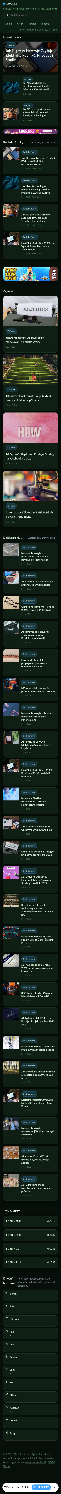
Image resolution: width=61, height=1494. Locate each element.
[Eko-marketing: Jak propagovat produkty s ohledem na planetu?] (30, 662)
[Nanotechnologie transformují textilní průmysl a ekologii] (30, 1131)
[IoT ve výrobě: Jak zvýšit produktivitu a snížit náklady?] (30, 689)
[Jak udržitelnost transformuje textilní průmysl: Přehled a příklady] (30, 382)
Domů (8, 24)
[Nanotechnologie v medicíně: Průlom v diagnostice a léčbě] (30, 1047)
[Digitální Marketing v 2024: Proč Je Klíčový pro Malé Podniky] (30, 772)
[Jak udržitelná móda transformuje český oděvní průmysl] (30, 1187)
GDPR (51, 1462)
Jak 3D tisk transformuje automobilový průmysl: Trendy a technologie (36, 112)
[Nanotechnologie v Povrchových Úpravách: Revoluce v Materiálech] (30, 556)
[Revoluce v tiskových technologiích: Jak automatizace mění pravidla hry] (30, 909)
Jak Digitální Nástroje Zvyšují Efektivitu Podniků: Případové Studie (30, 55)
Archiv (20, 24)
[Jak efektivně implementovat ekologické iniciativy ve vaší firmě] (30, 1074)
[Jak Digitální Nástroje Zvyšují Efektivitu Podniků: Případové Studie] (30, 160)
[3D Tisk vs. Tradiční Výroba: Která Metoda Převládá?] (30, 994)
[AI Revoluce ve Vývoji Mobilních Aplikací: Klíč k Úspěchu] (30, 744)
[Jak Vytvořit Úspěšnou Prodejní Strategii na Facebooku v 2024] (30, 441)
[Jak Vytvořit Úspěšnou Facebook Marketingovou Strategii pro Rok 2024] (30, 879)
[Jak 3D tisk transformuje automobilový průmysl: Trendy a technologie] (30, 217)
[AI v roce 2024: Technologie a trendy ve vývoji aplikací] (30, 582)
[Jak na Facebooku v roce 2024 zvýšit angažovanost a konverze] (30, 967)
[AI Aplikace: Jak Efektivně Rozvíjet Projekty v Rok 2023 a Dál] (30, 1021)
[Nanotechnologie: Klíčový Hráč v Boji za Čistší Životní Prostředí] (30, 939)
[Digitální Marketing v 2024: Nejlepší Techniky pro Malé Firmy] (30, 1102)
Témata (32, 24)
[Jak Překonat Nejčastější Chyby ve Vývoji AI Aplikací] (30, 827)
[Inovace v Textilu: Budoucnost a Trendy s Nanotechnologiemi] (30, 801)
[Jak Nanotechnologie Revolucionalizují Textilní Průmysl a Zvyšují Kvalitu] (30, 189)
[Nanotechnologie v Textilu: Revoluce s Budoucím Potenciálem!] (30, 716)
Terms (6, 1466)
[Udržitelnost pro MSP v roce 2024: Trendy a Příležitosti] (30, 607)
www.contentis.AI (35, 1462)
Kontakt (45, 24)
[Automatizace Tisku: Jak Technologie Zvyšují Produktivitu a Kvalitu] (30, 634)
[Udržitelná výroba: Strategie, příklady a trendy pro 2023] (30, 852)
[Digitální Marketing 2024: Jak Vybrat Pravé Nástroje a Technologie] (30, 245)
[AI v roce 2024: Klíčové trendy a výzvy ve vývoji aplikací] (30, 1159)
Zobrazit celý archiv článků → (43, 143)
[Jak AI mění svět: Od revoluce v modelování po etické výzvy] (30, 324)
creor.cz (12, 3)
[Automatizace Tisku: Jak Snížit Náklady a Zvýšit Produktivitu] (30, 499)
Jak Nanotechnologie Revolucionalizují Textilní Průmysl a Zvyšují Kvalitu (36, 86)
